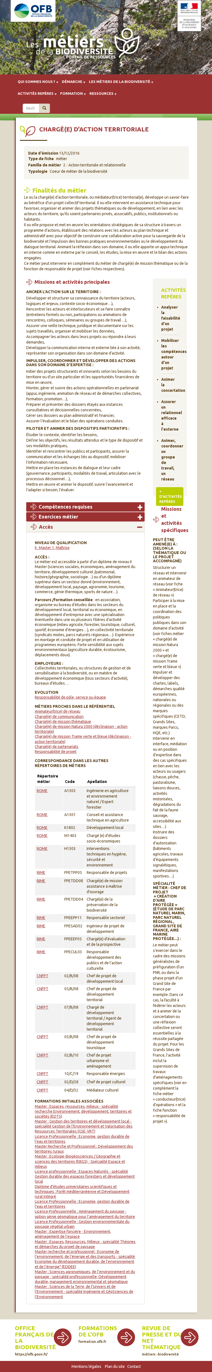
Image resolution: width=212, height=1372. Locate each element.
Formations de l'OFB (97, 1331)
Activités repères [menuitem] (34, 95)
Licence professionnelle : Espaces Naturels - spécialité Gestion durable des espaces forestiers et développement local (85, 1176)
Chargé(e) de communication (59, 716)
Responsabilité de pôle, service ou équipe (70, 697)
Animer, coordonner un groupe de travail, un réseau (170, 459)
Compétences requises (65, 506)
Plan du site (115, 1366)
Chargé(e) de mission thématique (63, 721)
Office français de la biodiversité (35, 1337)
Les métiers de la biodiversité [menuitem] (118, 84)
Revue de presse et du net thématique (162, 1337)
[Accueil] (81, 44)
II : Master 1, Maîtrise (52, 547)
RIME (41, 872)
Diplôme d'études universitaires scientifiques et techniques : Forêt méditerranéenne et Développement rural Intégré (82, 1191)
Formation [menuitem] (70, 95)
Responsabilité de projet (55, 751)
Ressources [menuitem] (99, 95)
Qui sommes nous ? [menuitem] (34, 84)
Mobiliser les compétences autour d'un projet (170, 354)
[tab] (85, 507)
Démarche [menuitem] (70, 84)
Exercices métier (58, 516)
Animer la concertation (170, 385)
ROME (42, 790)
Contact (134, 1366)
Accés (46, 527)
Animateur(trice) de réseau (57, 711)
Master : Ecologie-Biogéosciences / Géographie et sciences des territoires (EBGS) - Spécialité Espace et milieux (80, 1161)
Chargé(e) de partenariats (56, 746)
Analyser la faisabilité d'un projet (170, 318)
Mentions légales (86, 1366)
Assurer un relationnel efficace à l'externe (170, 415)
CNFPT (42, 976)
